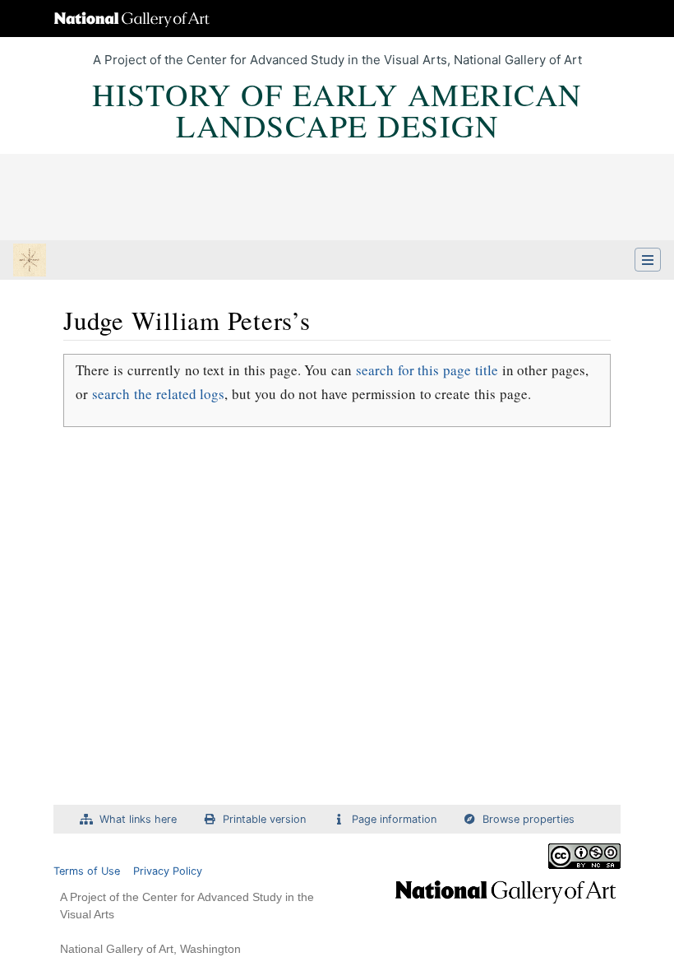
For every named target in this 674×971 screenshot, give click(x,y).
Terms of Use (86, 871)
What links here (138, 819)
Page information (394, 819)
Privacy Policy (167, 871)
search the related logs (158, 393)
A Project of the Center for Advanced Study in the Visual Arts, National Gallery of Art (337, 59)
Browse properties (528, 819)
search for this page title (427, 369)
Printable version (264, 819)
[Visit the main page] (29, 262)
